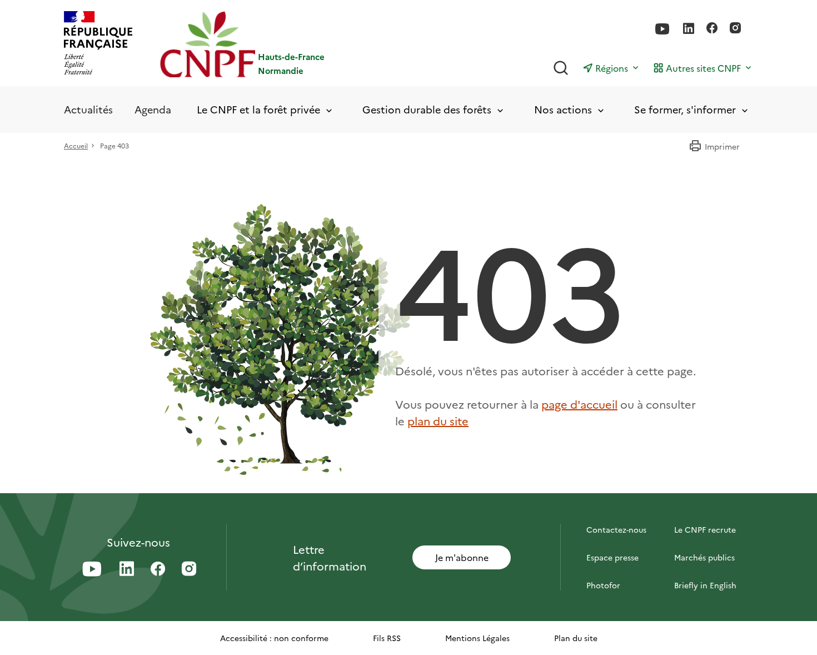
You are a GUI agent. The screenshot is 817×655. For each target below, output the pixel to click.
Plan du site (575, 637)
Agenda (152, 109)
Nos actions (563, 109)
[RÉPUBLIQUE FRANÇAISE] (98, 44)
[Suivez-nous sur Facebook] (712, 29)
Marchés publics (704, 557)
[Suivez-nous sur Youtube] (662, 29)
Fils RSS (387, 637)
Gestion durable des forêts (426, 109)
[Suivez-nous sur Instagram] (735, 29)
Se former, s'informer (685, 109)
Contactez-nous (616, 529)
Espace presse (612, 557)
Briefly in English (705, 585)
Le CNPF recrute (705, 529)
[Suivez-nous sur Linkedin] (688, 29)
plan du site (438, 420)
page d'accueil (579, 403)
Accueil (76, 145)
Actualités (88, 109)
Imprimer (722, 146)
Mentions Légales (477, 637)
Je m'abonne (462, 557)
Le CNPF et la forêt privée (258, 109)
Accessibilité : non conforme (274, 637)
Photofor (603, 585)
